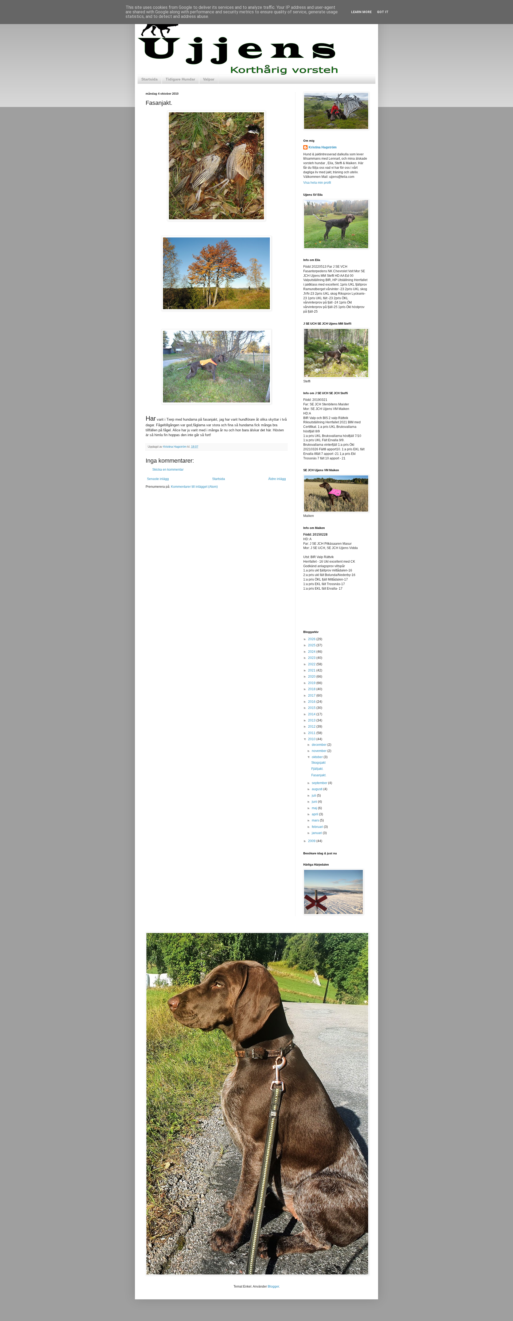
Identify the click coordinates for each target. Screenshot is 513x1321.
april (315, 814)
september (320, 783)
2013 (312, 720)
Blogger (273, 1286)
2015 (312, 708)
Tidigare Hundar (180, 79)
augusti (317, 789)
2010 (312, 739)
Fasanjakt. (318, 775)
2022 (312, 664)
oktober (318, 757)
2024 (312, 652)
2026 (312, 639)
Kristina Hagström (323, 147)
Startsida (149, 79)
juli (314, 795)
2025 (312, 645)
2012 (312, 726)
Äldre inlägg (277, 479)
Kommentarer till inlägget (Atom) (194, 487)
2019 (312, 683)
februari (318, 827)
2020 (312, 676)
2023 (312, 658)
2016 (312, 702)
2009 (312, 841)
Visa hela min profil (317, 183)
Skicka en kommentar (168, 469)
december (319, 745)
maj (315, 808)
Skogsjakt (318, 763)
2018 (312, 689)
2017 (312, 695)
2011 (312, 733)
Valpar (208, 79)
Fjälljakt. (317, 769)
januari (317, 833)
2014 (312, 714)
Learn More (361, 12)
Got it (382, 12)
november (319, 751)
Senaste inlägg (158, 479)
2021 (312, 670)
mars (316, 820)
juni (315, 802)
